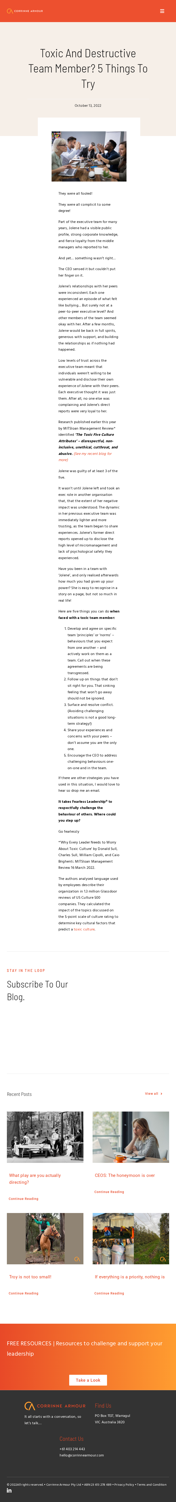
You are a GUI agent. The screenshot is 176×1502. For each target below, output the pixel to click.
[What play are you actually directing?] (45, 1137)
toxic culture (84, 930)
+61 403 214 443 (72, 1449)
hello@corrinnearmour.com (82, 1456)
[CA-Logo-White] (25, 10)
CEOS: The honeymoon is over (125, 1175)
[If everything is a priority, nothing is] (131, 1238)
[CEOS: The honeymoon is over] (131, 1137)
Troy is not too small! (30, 1277)
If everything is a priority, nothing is (130, 1277)
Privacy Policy (124, 1485)
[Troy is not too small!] (45, 1238)
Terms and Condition (152, 1485)
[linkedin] (9, 1490)
